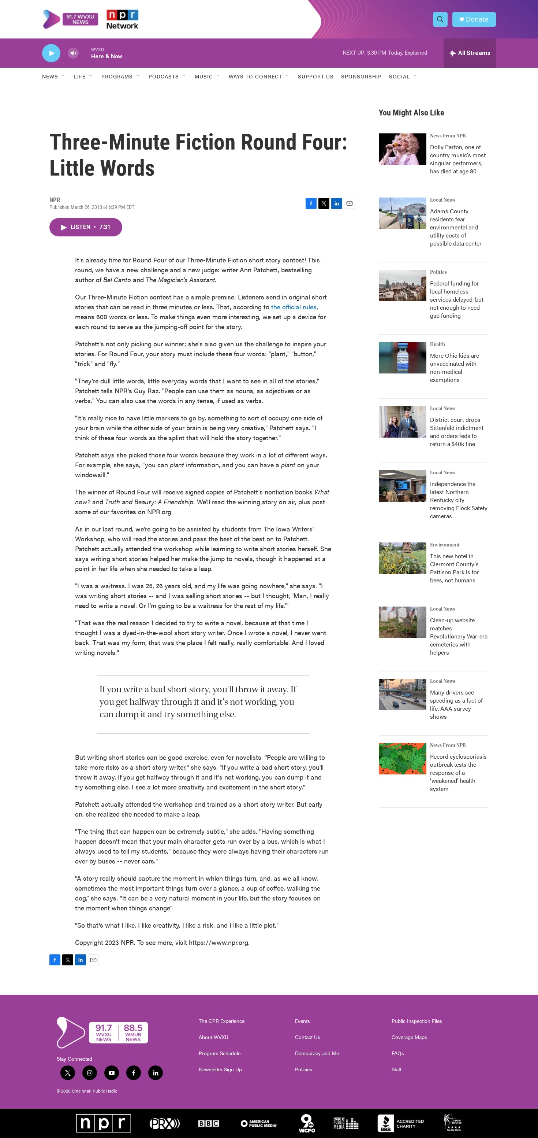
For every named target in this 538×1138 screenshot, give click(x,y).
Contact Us (307, 1037)
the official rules (294, 306)
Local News (442, 200)
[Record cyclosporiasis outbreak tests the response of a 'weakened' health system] (402, 758)
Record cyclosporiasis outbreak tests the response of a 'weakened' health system (458, 772)
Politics (438, 272)
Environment (445, 545)
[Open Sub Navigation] (64, 76)
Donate (477, 19)
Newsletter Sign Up (220, 1069)
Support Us (316, 76)
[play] (51, 53)
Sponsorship (361, 76)
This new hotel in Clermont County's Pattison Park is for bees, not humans (454, 568)
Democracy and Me (317, 1053)
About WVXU (213, 1037)
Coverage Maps (409, 1037)
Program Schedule (219, 1053)
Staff (396, 1069)
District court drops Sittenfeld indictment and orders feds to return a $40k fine (456, 431)
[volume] (73, 53)
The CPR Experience (221, 1021)
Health (437, 344)
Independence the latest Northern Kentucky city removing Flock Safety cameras (458, 499)
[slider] (85, 53)
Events (302, 1021)
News (50, 76)
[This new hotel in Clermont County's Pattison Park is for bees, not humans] (402, 558)
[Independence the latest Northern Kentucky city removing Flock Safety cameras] (402, 486)
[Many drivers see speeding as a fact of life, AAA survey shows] (402, 694)
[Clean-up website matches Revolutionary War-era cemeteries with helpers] (402, 622)
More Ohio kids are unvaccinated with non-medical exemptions (454, 367)
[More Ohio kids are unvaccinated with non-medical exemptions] (402, 357)
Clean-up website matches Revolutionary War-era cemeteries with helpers (458, 636)
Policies (303, 1069)
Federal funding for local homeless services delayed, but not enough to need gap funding (456, 299)
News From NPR (448, 136)
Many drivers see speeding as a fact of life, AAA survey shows (456, 704)
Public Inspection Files (417, 1021)
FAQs (398, 1053)
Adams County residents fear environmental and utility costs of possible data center (456, 227)
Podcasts (164, 76)
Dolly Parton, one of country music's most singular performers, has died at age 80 (458, 159)
